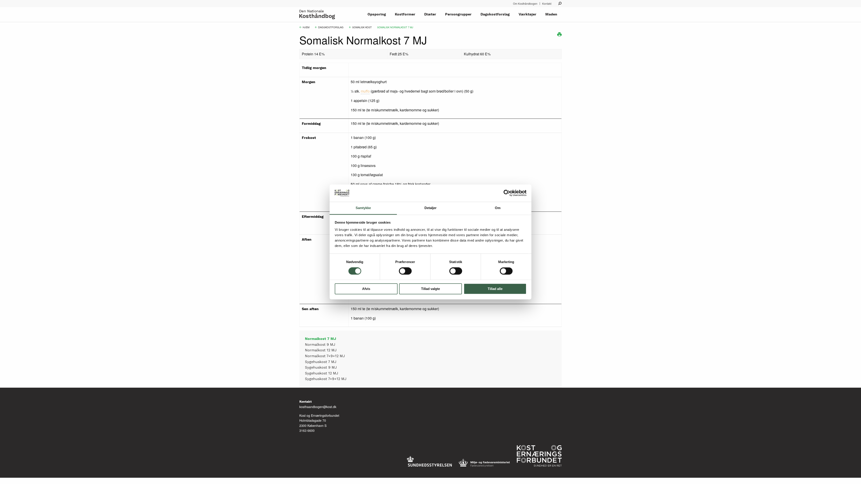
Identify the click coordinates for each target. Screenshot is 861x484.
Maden (551, 14)
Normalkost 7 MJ (320, 339)
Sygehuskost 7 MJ (320, 362)
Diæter (430, 14)
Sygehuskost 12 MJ (321, 373)
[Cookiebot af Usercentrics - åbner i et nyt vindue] (506, 193)
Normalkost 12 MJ (321, 350)
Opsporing (376, 14)
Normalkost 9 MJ (320, 344)
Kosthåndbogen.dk (318, 14)
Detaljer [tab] (430, 208)
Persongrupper (458, 14)
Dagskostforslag (495, 14)
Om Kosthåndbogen (525, 3)
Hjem (306, 27)
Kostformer (405, 14)
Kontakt (546, 3)
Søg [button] (560, 3)
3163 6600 (307, 430)
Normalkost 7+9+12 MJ (325, 356)
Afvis (366, 289)
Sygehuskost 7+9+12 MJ (325, 379)
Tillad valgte (430, 289)
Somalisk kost (362, 27)
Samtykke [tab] (363, 208)
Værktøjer (527, 14)
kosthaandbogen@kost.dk (317, 406)
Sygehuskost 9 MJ (321, 367)
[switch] (405, 271)
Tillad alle (495, 289)
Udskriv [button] (559, 34)
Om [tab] (497, 208)
